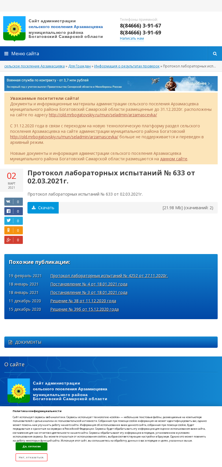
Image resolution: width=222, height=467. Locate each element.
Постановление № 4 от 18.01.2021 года (88, 284)
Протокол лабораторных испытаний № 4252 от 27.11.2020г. (109, 275)
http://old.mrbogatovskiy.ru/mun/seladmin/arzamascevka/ (103, 114)
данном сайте (173, 158)
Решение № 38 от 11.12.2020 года (83, 301)
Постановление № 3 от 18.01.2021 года (88, 292)
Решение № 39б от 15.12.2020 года (84, 309)
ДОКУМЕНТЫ (28, 342)
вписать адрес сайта (58, 28)
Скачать (45, 207)
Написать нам (132, 38)
